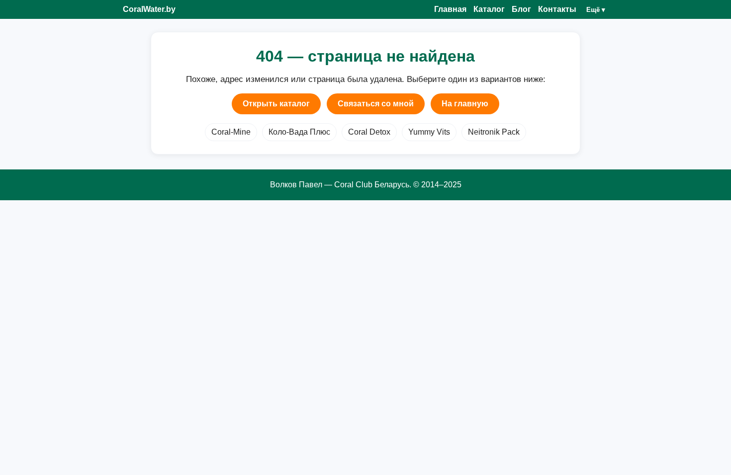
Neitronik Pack (494, 132)
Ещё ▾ (595, 9)
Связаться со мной (376, 103)
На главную (465, 103)
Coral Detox (369, 132)
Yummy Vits (429, 132)
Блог (521, 9)
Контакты (557, 9)
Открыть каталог (276, 103)
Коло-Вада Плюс (299, 132)
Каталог (489, 9)
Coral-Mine (231, 132)
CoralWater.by (149, 9)
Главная (450, 9)
